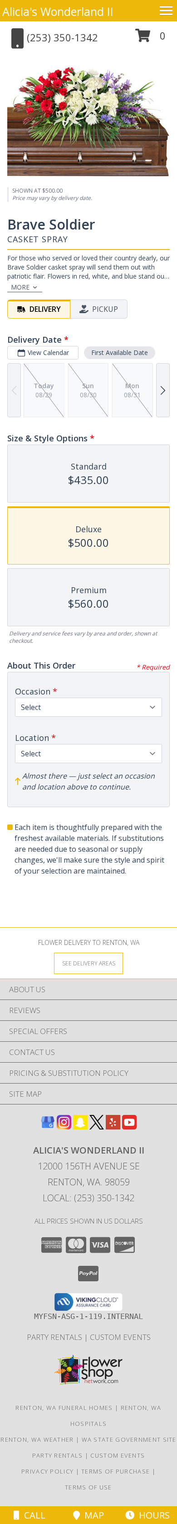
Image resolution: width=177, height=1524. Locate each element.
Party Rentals (55, 1337)
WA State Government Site (129, 1439)
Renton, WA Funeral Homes (64, 1408)
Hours (152, 1515)
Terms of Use (88, 1487)
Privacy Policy (47, 1471)
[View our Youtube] (129, 1126)
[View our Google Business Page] (47, 1126)
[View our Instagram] (64, 1126)
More (20, 287)
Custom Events (120, 1337)
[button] (150, 39)
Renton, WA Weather (37, 1439)
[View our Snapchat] (80, 1126)
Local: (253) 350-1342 (88, 1198)
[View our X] (96, 1126)
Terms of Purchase (115, 1471)
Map (92, 1515)
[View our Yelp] (113, 1126)
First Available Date (119, 352)
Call (32, 1515)
